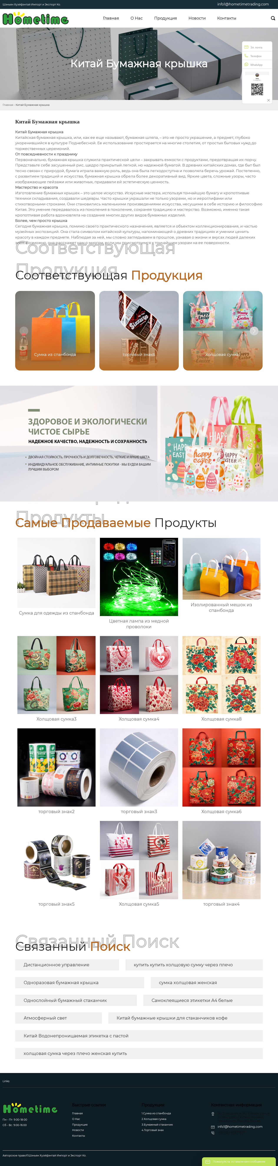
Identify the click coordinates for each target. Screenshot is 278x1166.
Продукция (80, 1124)
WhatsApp (256, 64)
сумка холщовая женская (188, 982)
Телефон (255, 56)
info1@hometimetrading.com (243, 4)
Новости (78, 1130)
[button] (254, 331)
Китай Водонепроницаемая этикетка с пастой (76, 1035)
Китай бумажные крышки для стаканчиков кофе (172, 1018)
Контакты (78, 1135)
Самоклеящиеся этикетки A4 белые (192, 1000)
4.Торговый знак (153, 1130)
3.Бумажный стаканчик (157, 1124)
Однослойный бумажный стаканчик (65, 1000)
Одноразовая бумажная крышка (61, 982)
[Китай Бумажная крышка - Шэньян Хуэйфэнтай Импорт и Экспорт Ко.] (36, 18)
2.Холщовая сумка (154, 1119)
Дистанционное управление (56, 964)
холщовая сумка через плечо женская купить (75, 1053)
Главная (8, 104)
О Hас (76, 1119)
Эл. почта (256, 47)
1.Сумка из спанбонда (156, 1113)
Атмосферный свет (45, 1018)
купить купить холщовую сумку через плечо (183, 964)
